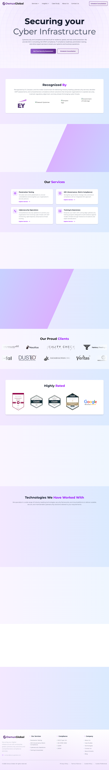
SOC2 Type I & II (62, 740)
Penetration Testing (36, 740)
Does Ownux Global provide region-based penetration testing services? (45, 706)
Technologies (89, 745)
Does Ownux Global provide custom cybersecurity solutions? (41, 711)
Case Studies (88, 743)
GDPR (59, 745)
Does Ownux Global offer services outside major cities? (39, 701)
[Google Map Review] (90, 403)
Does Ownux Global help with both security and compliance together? (44, 721)
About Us (65, 3)
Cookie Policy (88, 763)
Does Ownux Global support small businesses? (37, 696)
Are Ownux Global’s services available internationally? (39, 716)
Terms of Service (76, 763)
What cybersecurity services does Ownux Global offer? (39, 687)
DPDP (59, 748)
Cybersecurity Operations (37, 747)
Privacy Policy (64, 763)
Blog (86, 754)
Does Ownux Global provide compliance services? (38, 692)
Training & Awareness (36, 750)
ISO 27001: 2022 (62, 743)
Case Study (56, 3)
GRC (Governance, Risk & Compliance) (37, 743)
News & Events (89, 751)
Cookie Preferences (101, 763)
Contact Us (75, 3)
